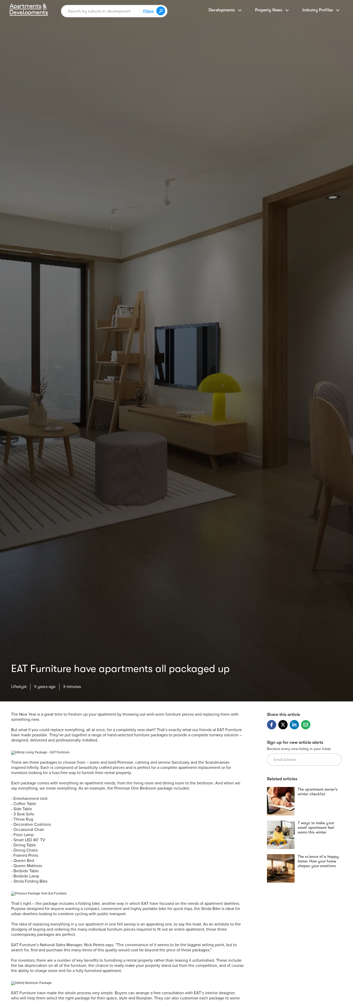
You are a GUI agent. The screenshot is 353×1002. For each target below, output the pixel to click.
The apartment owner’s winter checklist (317, 792)
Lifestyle (19, 686)
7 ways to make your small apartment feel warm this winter (316, 828)
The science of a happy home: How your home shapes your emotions (318, 861)
